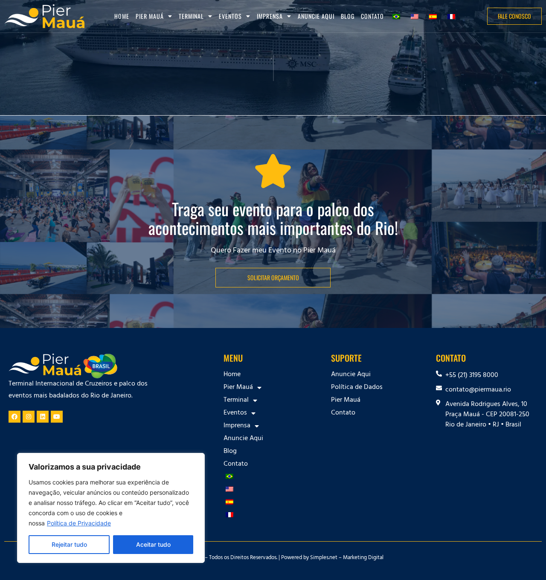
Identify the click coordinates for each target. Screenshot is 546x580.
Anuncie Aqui (316, 16)
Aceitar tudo (153, 544)
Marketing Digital (363, 558)
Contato (372, 16)
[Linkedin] (43, 417)
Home (121, 16)
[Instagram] (29, 417)
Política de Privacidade (79, 523)
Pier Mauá (345, 400)
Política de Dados (357, 387)
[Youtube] (57, 417)
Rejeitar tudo (69, 544)
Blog (347, 16)
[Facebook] (14, 417)
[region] (111, 508)
